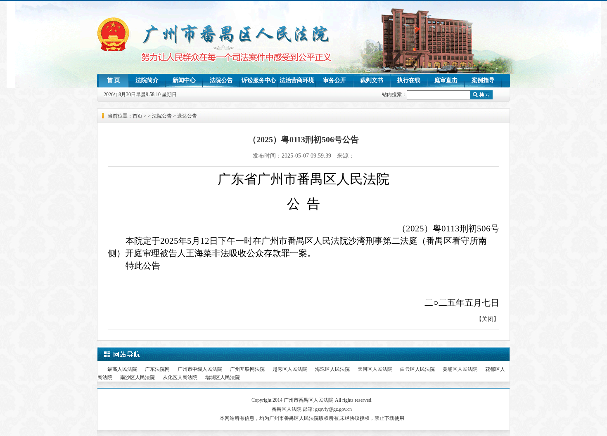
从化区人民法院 (180, 377)
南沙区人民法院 (137, 377)
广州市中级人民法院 (200, 369)
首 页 (113, 80)
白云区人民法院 (417, 369)
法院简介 (147, 80)
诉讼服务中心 (259, 80)
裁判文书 (371, 80)
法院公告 (221, 80)
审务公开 (334, 80)
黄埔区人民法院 (460, 369)
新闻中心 (184, 80)
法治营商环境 (297, 80)
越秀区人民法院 (290, 369)
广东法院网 (157, 369)
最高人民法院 (122, 369)
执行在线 (408, 80)
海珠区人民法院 (332, 369)
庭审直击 (446, 80)
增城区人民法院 (222, 377)
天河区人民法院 (375, 369)
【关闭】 (487, 319)
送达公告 (187, 116)
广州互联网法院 (247, 369)
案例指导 (483, 80)
